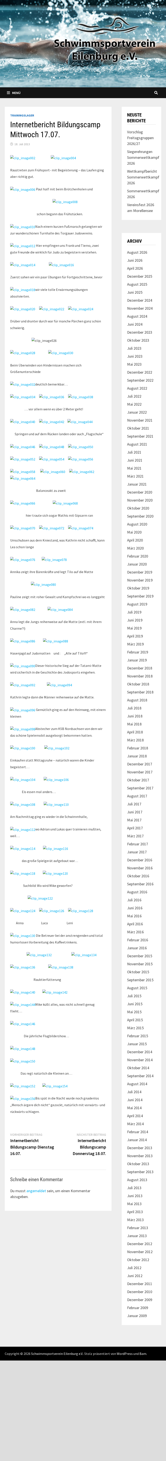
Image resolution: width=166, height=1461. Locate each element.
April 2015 (135, 1019)
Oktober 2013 (138, 1163)
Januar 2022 (137, 412)
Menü (16, 93)
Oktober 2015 (138, 971)
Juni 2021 (134, 460)
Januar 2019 (137, 660)
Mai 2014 (134, 1107)
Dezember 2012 (139, 1243)
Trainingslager (22, 115)
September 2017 (140, 787)
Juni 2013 (134, 1195)
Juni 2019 (134, 620)
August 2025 (137, 284)
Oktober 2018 (138, 684)
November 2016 (140, 867)
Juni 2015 (134, 1003)
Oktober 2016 (138, 875)
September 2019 (140, 596)
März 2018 (135, 740)
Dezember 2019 (139, 572)
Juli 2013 (134, 1187)
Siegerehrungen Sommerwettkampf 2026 (143, 157)
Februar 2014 (137, 1131)
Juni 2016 (134, 907)
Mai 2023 (134, 364)
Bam (142, 1353)
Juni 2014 (134, 1099)
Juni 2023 (134, 356)
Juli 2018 (134, 708)
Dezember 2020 (139, 492)
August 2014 (137, 1083)
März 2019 (135, 644)
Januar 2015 (137, 1043)
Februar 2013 (137, 1227)
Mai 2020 (134, 532)
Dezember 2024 (139, 300)
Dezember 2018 (139, 668)
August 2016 (137, 891)
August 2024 (137, 316)
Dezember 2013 (139, 1147)
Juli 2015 (134, 995)
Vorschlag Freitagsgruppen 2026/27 (140, 137)
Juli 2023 (134, 348)
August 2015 (137, 987)
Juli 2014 (134, 1091)
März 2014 (135, 1123)
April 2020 (135, 540)
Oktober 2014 (138, 1067)
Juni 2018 (134, 716)
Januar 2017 (137, 851)
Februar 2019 (137, 652)
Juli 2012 (134, 1267)
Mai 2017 (134, 819)
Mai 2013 (134, 1203)
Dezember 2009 (139, 1299)
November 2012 (140, 1251)
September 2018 (140, 692)
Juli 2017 (134, 803)
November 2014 (140, 1059)
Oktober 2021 (138, 428)
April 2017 (135, 827)
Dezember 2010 (139, 1291)
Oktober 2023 (138, 340)
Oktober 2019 (138, 588)
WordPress (125, 1353)
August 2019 (137, 604)
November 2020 (140, 500)
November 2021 (140, 420)
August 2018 (137, 700)
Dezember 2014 (139, 1051)
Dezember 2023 (139, 332)
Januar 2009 (137, 1315)
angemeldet (36, 1190)
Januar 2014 (137, 1139)
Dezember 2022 (139, 372)
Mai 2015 (134, 1011)
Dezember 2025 (139, 276)
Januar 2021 (137, 484)
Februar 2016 (137, 939)
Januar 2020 (137, 564)
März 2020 (135, 548)
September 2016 (140, 883)
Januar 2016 (137, 947)
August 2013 (137, 1179)
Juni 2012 (134, 1275)
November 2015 (140, 963)
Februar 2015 (137, 1035)
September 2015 (140, 979)
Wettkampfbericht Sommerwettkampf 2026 (143, 177)
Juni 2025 (134, 292)
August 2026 (137, 252)
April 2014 (135, 1115)
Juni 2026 (134, 260)
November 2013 (140, 1155)
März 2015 (135, 1027)
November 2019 (140, 580)
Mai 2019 (134, 628)
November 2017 (140, 772)
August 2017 (137, 795)
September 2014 (140, 1075)
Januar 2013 (137, 1235)
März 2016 (135, 931)
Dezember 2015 (139, 955)
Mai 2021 (134, 468)
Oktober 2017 (138, 780)
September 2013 (140, 1171)
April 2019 (135, 636)
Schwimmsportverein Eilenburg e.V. (57, 1353)
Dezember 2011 (139, 1283)
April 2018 (135, 732)
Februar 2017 (137, 843)
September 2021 (140, 436)
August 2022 (137, 388)
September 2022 (140, 380)
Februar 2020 (137, 556)
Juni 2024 (134, 324)
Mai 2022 (134, 404)
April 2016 (135, 923)
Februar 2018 (137, 748)
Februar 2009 (137, 1307)
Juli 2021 (134, 452)
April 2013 (135, 1211)
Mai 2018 (134, 724)
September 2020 (140, 516)
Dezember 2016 (139, 859)
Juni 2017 (134, 811)
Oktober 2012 (138, 1259)
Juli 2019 (134, 612)
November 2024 (140, 308)
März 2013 (135, 1219)
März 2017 (135, 835)
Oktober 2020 (138, 508)
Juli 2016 (134, 899)
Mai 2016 (134, 915)
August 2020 (137, 524)
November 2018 (140, 676)
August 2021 (137, 444)
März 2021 (135, 476)
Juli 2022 (134, 396)
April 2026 (135, 268)
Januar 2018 (137, 756)
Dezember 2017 (139, 764)
